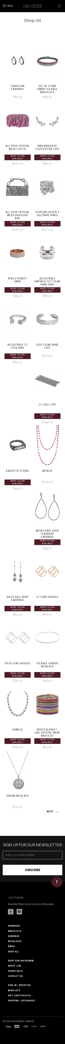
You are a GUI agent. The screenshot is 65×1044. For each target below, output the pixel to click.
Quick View (17, 62)
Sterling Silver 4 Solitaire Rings (47, 214)
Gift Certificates (19, 995)
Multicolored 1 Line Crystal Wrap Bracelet (47, 732)
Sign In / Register (19, 985)
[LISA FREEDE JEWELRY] (33, 6)
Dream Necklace (17, 795)
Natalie (47, 470)
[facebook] (10, 913)
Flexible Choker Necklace (47, 665)
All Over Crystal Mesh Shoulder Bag (17, 215)
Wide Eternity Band (17, 280)
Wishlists (14, 990)
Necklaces (15, 941)
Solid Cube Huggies (18, 663)
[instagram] (19, 913)
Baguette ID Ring (17, 470)
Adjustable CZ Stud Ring (17, 346)
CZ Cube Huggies (47, 596)
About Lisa (14, 966)
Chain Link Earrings (18, 88)
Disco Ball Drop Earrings (18, 598)
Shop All (13, 951)
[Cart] (60, 6)
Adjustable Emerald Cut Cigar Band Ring (47, 281)
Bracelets (14, 931)
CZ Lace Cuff (47, 404)
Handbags (14, 926)
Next (51, 811)
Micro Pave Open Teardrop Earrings (47, 533)
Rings (11, 946)
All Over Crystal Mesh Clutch (17, 147)
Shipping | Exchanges (21, 1000)
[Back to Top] (56, 882)
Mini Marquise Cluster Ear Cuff (47, 147)
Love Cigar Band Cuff (47, 346)
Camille (17, 729)
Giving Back (15, 971)
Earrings (14, 936)
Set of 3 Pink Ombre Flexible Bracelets (47, 89)
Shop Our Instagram (21, 960)
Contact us (15, 976)
